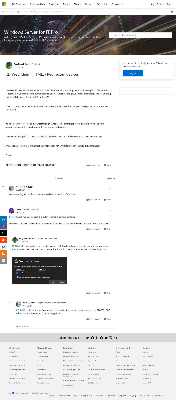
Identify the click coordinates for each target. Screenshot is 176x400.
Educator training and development (70, 375)
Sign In (170, 4)
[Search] (152, 4)
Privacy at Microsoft (149, 365)
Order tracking (41, 370)
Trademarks (111, 396)
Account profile (42, 352)
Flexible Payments (43, 383)
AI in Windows (13, 374)
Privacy (75, 396)
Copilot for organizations (17, 365)
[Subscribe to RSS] (110, 337)
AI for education (68, 385)
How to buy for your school (72, 370)
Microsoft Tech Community (125, 370)
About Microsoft (147, 356)
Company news (147, 361)
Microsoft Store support (45, 361)
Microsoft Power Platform (96, 370)
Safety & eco (122, 396)
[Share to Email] (115, 337)
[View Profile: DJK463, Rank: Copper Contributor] (11, 210)
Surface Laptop (14, 356)
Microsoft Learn (121, 361)
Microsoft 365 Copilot (95, 378)
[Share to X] (97, 337)
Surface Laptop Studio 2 (17, 361)
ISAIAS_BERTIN (29, 302)
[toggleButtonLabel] (172, 12)
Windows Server (36, 12)
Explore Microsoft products (18, 378)
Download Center (43, 356)
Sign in (133, 73)
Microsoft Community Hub (11, 12)
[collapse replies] (3, 186)
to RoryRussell (60, 302)
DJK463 (19, 209)
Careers (145, 352)
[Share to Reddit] (101, 337)
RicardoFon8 (21, 186)
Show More (23, 326)
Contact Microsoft (64, 396)
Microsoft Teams (93, 374)
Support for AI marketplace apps (127, 365)
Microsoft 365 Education (71, 365)
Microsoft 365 (92, 365)
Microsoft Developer (123, 356)
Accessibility (146, 378)
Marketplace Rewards (123, 378)
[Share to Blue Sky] (106, 337)
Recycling (133, 396)
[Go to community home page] (4, 4)
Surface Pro (12, 352)
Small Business (93, 383)
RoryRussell (19, 64)
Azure (118, 352)
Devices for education (70, 356)
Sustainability (147, 383)
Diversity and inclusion (150, 374)
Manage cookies (86, 396)
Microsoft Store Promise (45, 378)
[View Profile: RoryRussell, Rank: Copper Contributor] (9, 65)
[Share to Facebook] (92, 337)
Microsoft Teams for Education (73, 361)
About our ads (144, 396)
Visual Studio (120, 383)
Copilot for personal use (17, 370)
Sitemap (52, 396)
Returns (39, 365)
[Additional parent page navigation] (26, 12)
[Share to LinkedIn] (87, 337)
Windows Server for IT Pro (54, 12)
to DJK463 (52, 238)
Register (160, 4)
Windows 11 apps (14, 383)
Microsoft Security (94, 356)
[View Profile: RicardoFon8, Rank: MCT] (11, 188)
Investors (145, 370)
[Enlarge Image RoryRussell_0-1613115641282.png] (39, 270)
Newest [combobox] (110, 178)
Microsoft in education (70, 352)
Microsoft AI (92, 352)
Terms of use (99, 396)
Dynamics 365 (92, 361)
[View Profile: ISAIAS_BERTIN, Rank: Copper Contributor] (18, 304)
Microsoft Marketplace (123, 374)
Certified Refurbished (44, 374)
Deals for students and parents (73, 381)
